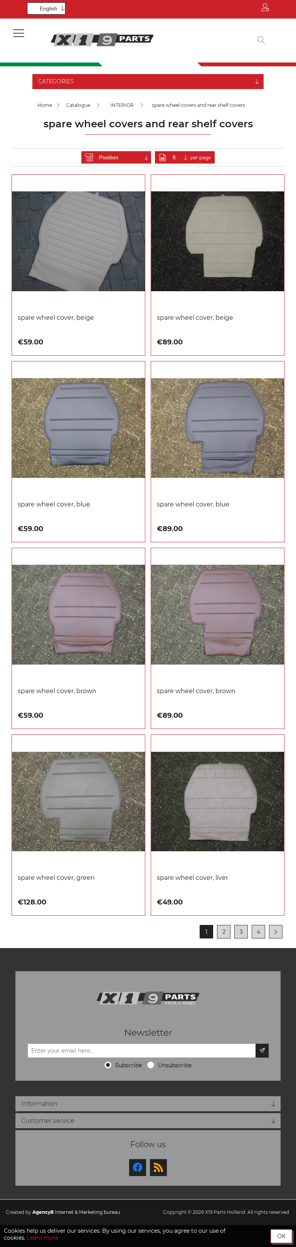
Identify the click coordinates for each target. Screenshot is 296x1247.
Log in (265, 9)
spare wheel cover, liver (192, 877)
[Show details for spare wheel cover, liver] (217, 801)
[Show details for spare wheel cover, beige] (78, 241)
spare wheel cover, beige (56, 317)
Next (276, 931)
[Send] (262, 1051)
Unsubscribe (175, 1065)
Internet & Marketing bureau (76, 1212)
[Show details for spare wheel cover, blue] (78, 427)
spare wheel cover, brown (57, 691)
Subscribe (128, 1065)
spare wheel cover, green (56, 877)
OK (281, 1236)
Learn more (42, 1237)
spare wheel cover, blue (54, 504)
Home (44, 105)
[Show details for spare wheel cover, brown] (78, 614)
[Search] (261, 41)
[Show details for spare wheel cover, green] (78, 801)
